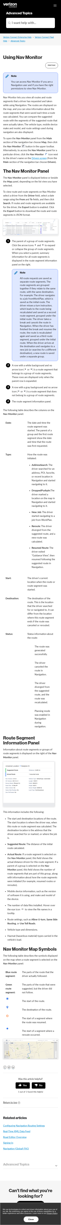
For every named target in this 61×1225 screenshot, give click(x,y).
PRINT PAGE (51, 65)
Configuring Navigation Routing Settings (24, 1126)
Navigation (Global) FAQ (16, 1149)
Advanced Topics (18, 41)
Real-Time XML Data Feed (16, 1131)
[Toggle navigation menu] (55, 5)
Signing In (8, 1143)
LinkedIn (13, 1067)
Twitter (9, 1067)
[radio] (23, 1085)
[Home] (10, 7)
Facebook (5, 1067)
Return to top (10, 1102)
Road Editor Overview (15, 1137)
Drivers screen (39, 158)
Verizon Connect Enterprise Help (17, 37)
